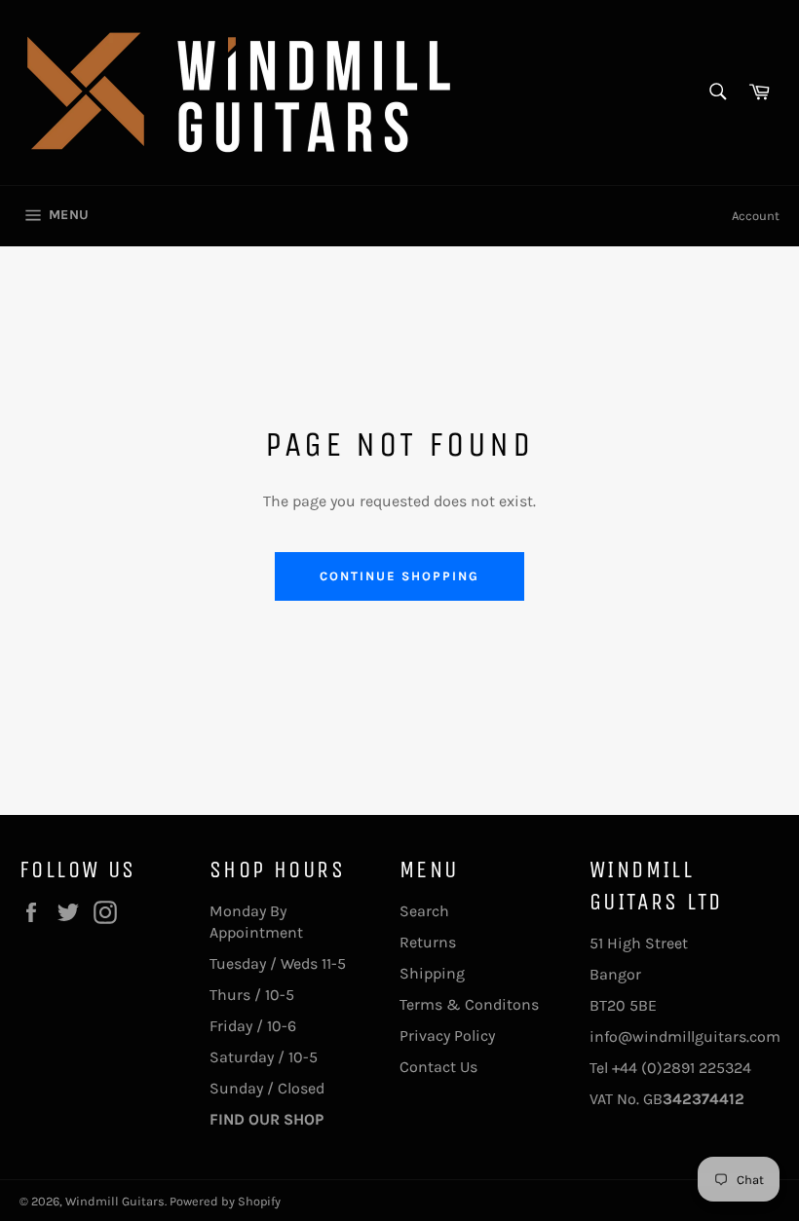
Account (756, 215)
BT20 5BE (623, 1005)
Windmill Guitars (115, 1201)
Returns (428, 942)
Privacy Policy (447, 1035)
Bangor (615, 974)
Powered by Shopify (225, 1201)
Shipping (432, 973)
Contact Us (438, 1066)
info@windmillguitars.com (685, 1036)
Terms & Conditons (469, 1004)
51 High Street (639, 943)
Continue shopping (399, 576)
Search (424, 911)
